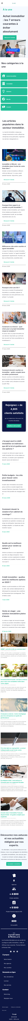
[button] (2, 3)
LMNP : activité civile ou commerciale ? (13, 649)
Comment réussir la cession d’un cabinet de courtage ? (12, 511)
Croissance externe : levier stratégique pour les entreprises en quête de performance (13, 716)
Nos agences (7, 963)
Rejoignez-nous (8, 998)
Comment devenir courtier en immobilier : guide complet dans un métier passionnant (13, 372)
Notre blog (7, 994)
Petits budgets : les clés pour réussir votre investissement (12, 477)
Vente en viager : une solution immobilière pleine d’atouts (14, 613)
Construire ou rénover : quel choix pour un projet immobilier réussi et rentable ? (13, 329)
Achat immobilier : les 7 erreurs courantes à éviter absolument (14, 24)
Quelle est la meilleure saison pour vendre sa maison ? (11, 545)
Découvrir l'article (9, 37)
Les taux (6, 981)
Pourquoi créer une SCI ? (11, 287)
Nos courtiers (7, 967)
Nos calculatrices (8, 976)
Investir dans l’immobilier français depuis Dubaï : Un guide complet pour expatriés (13, 814)
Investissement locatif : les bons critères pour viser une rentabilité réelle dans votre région (14, 681)
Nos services (7, 985)
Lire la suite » (5, 660)
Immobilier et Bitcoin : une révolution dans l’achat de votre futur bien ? (13, 166)
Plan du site (4, 1010)
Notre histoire (7, 959)
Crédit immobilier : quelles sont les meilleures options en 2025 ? (13, 579)
